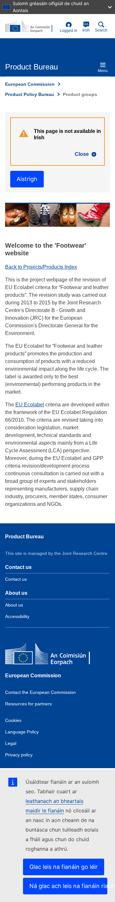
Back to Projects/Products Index (41, 267)
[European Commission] (51, 655)
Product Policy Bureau (29, 94)
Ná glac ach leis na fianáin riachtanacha (68, 886)
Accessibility (17, 616)
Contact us (16, 579)
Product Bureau (24, 536)
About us (14, 604)
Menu (103, 71)
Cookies (13, 720)
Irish (86, 27)
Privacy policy (19, 754)
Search (101, 30)
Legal (10, 743)
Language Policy (22, 731)
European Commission (30, 84)
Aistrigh (27, 179)
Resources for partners (28, 703)
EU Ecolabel (29, 404)
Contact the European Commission (40, 692)
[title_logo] (31, 26)
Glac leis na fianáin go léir (63, 866)
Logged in (68, 30)
